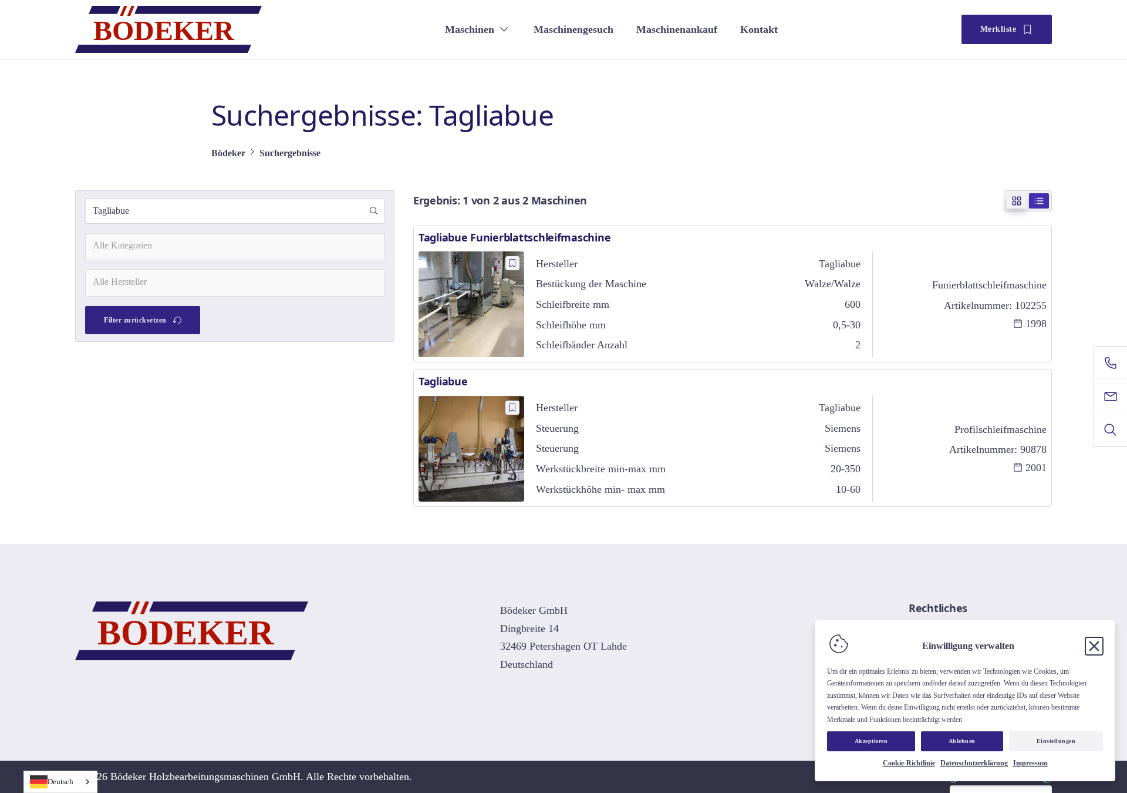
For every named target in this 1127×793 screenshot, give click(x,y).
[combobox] (234, 246)
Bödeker (228, 153)
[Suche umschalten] (1110, 430)
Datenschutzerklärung (974, 763)
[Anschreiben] (1110, 396)
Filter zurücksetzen (135, 320)
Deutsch (60, 781)
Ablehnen (962, 741)
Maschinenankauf (676, 29)
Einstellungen (1056, 741)
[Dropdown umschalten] (504, 29)
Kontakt (759, 29)
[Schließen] (1094, 646)
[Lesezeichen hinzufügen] (512, 263)
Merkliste (998, 29)
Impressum (1030, 763)
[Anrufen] (1110, 363)
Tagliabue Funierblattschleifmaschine (514, 237)
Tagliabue (443, 381)
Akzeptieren (871, 741)
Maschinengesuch (573, 29)
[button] (374, 211)
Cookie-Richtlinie (909, 763)
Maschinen (469, 29)
